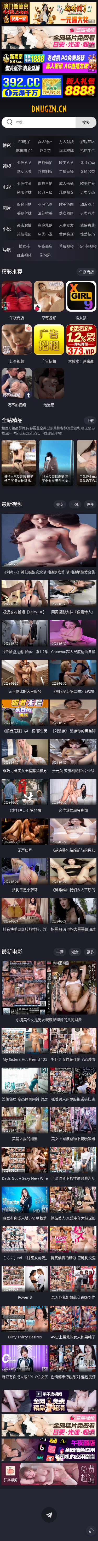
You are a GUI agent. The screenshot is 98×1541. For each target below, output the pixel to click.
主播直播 (66, 171)
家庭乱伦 (45, 225)
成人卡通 (66, 183)
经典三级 (45, 192)
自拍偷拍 (45, 162)
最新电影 (12, 951)
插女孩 (24, 246)
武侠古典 (87, 225)
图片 (7, 208)
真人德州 (45, 141)
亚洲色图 (45, 204)
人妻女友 (66, 225)
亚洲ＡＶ (24, 162)
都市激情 (24, 225)
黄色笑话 (66, 234)
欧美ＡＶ (66, 162)
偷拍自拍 (45, 183)
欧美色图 (66, 204)
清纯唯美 (45, 213)
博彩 (7, 145)
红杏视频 (24, 255)
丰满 (60, 951)
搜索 (86, 122)
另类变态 (87, 192)
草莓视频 (66, 246)
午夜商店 (45, 246)
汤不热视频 (87, 246)
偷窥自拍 (24, 204)
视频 (7, 166)
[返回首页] (91, 1530)
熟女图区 (66, 213)
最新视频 (12, 504)
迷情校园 (24, 234)
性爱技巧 (87, 234)
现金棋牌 (66, 150)
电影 (7, 187)
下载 (90, 420)
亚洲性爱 (24, 183)
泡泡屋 (45, 255)
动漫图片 (87, 204)
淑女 (75, 951)
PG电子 (24, 141)
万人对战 (66, 141)
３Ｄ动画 (87, 162)
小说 (7, 229)
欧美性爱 (87, 183)
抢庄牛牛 (87, 150)
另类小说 (45, 234)
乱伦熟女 (66, 192)
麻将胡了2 (24, 150)
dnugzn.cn (49, 109)
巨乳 (75, 504)
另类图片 (87, 213)
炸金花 (45, 150)
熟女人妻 (24, 171)
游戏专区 (87, 141)
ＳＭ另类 (87, 171)
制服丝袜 (24, 192)
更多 (90, 504)
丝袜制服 (45, 171)
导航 (7, 250)
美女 (60, 504)
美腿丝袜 (24, 213)
